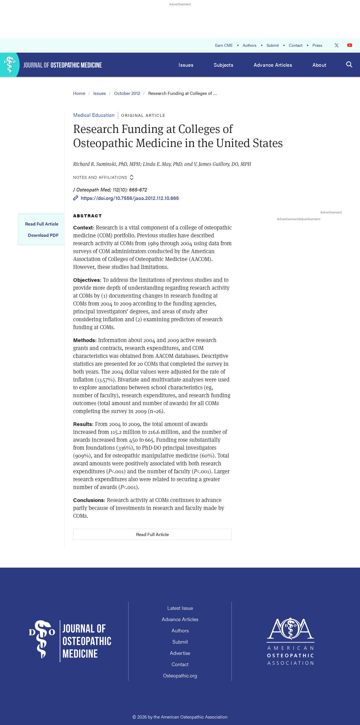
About (319, 64)
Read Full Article (41, 224)
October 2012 (127, 93)
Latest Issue (180, 607)
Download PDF (43, 235)
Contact (295, 45)
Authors (249, 45)
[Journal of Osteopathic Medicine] (51, 65)
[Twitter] (336, 45)
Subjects (223, 64)
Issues (186, 64)
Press (317, 45)
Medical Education (93, 114)
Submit (273, 45)
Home (79, 93)
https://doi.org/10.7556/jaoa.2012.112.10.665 (130, 197)
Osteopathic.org (180, 675)
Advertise (180, 652)
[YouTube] (349, 45)
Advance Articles (273, 64)
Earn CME (224, 45)
